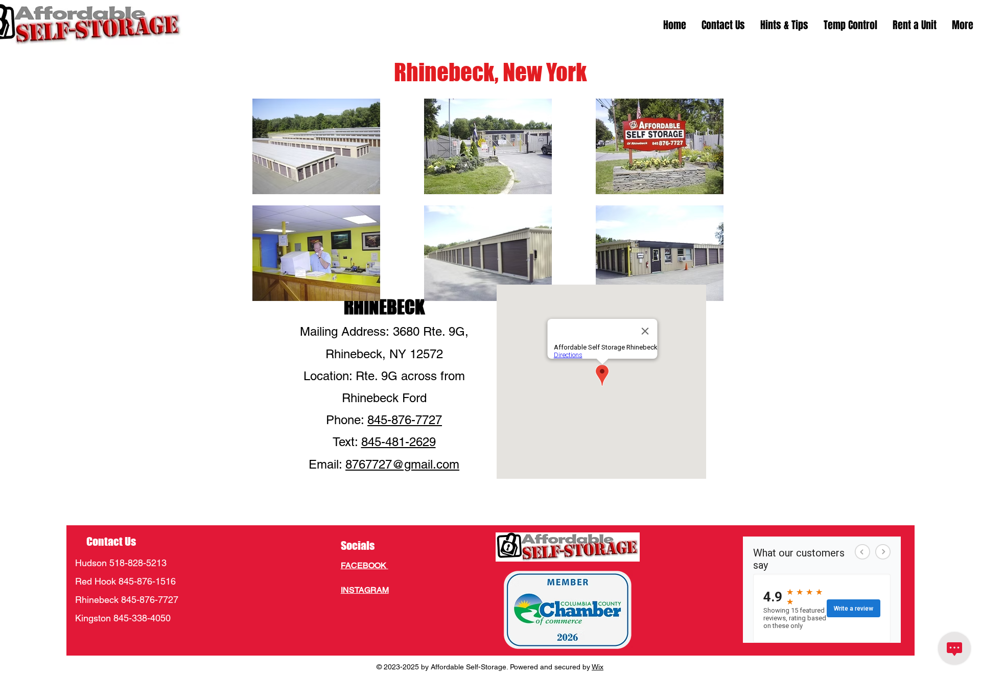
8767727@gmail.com (402, 464)
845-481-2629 (398, 442)
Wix (597, 667)
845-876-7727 (404, 420)
